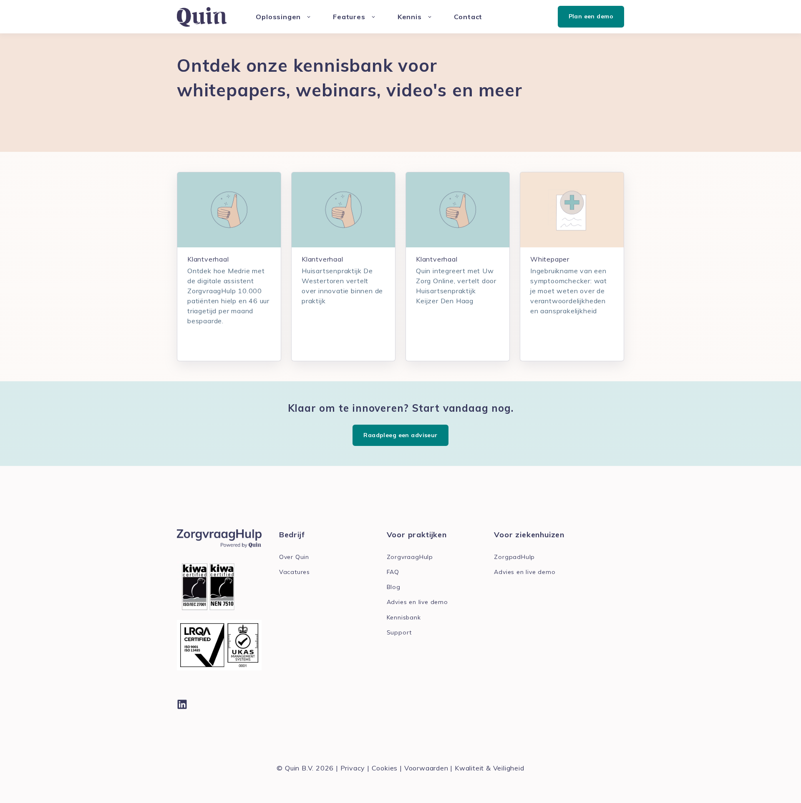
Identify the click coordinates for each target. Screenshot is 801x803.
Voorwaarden (426, 768)
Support (399, 632)
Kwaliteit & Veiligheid (489, 768)
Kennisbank (404, 617)
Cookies (385, 768)
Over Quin (294, 557)
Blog (393, 587)
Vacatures (294, 572)
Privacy (352, 768)
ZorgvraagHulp (410, 557)
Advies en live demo (417, 602)
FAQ (393, 572)
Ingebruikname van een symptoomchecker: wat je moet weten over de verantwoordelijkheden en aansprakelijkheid (568, 291)
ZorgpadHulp (514, 557)
